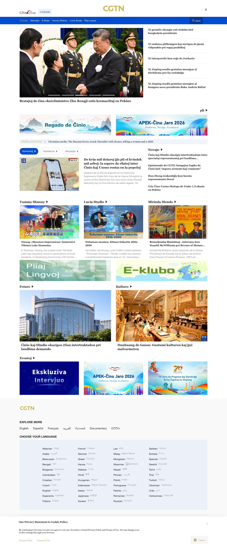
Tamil (155, 469)
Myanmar (126, 464)
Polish (120, 480)
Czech (49, 485)
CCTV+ (115, 428)
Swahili (158, 464)
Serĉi (198, 20)
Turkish (157, 480)
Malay (124, 453)
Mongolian (124, 459)
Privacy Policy (25, 540)
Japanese (87, 495)
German (86, 453)
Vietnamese (161, 495)
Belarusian (54, 459)
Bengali (49, 464)
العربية (67, 428)
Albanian (50, 448)
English (24, 428)
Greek (86, 459)
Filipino (50, 501)
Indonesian (92, 485)
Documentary (98, 428)
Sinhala (156, 453)
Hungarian (88, 480)
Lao (118, 448)
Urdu (154, 490)
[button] (54, 95)
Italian (85, 490)
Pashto (120, 490)
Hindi (83, 474)
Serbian (157, 448)
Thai (154, 474)
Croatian (51, 480)
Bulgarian (53, 469)
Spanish (157, 459)
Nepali (120, 469)
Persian (122, 474)
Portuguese (125, 485)
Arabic (49, 453)
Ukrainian (160, 485)
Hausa (85, 464)
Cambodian (51, 474)
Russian (123, 501)
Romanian (124, 495)
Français (53, 428)
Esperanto (53, 495)
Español (38, 428)
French (86, 448)
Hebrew (86, 469)
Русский (80, 428)
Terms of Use (43, 540)
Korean (86, 501)
